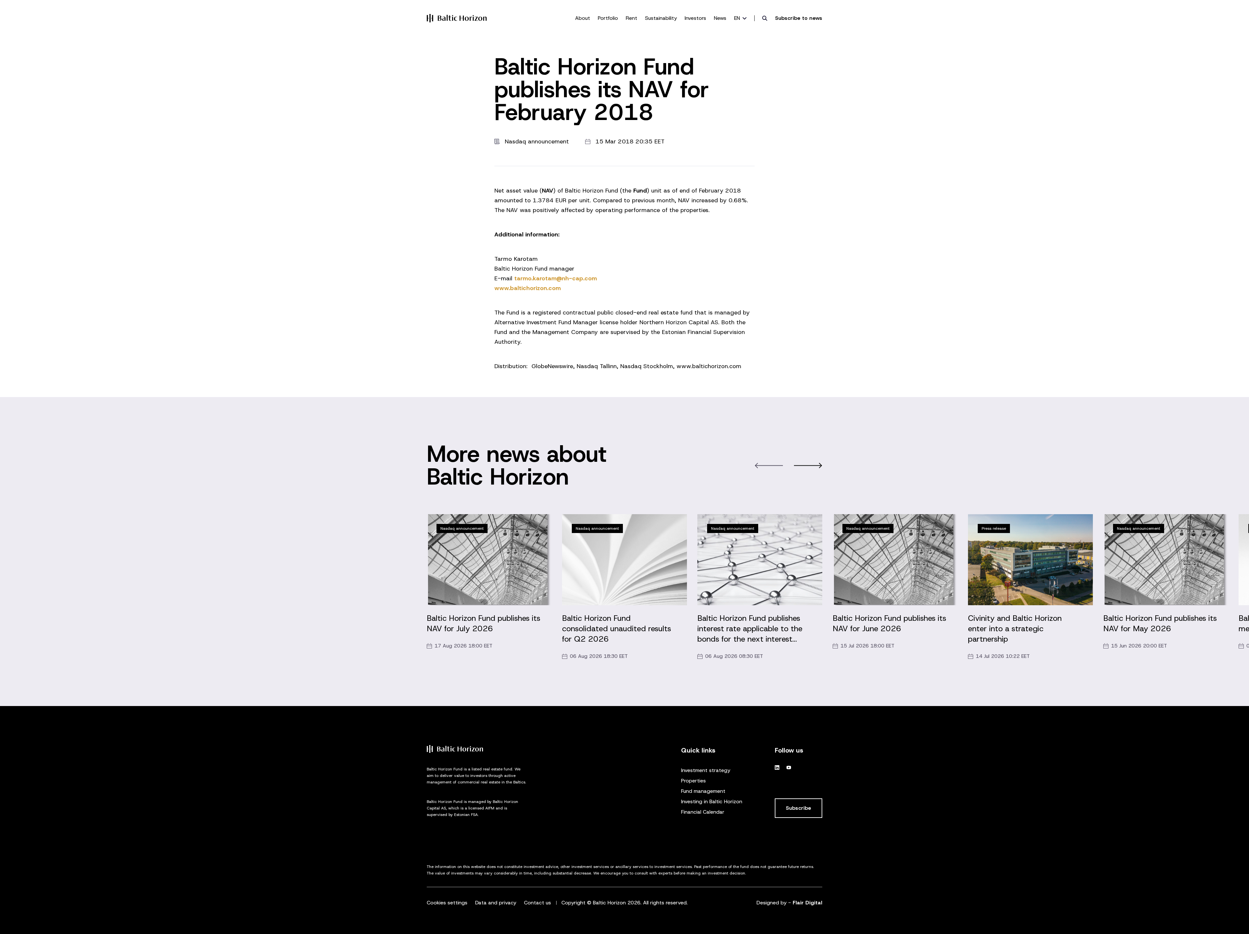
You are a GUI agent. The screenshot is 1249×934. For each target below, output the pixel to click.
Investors (695, 18)
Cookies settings (447, 902)
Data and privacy (495, 902)
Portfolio (608, 18)
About (582, 18)
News (720, 18)
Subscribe (798, 808)
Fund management (703, 791)
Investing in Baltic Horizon (711, 801)
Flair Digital (807, 902)
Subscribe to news (798, 18)
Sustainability (661, 18)
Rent (631, 18)
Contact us (537, 902)
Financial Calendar (702, 811)
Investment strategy (705, 770)
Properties (693, 780)
